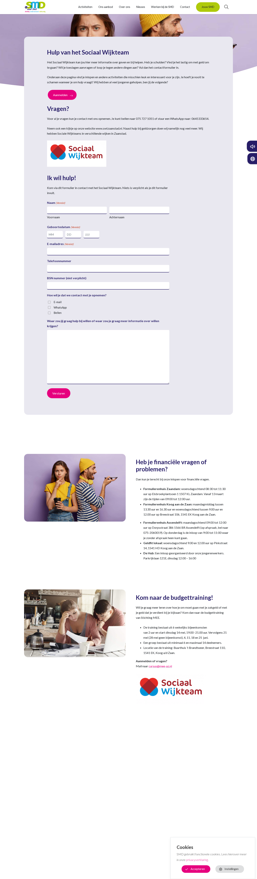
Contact (185, 6)
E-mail (58, 302)
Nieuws (140, 6)
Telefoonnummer (59, 261)
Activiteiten (85, 6)
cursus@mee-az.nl (160, 666)
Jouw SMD (207, 6)
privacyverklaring (197, 860)
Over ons (124, 6)
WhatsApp (60, 307)
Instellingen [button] (231, 869)
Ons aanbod (105, 6)
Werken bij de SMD (162, 6)
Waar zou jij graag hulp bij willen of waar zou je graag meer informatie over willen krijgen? (103, 323)
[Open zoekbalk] (224, 7)
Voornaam (53, 217)
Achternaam (116, 217)
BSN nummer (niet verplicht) (66, 278)
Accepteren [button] (198, 869)
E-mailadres (60, 244)
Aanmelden (60, 95)
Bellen (58, 312)
